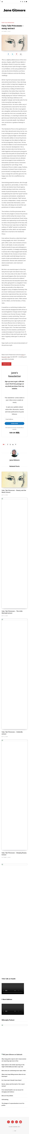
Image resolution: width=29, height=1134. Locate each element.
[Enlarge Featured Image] (14, 43)
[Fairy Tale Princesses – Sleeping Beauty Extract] (14, 795)
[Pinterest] (16, 54)
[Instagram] (16, 1122)
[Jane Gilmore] (14, 10)
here (22, 354)
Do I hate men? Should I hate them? (11, 1080)
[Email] (20, 54)
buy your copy (6, 357)
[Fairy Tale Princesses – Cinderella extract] (14, 674)
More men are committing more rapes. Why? (14, 1070)
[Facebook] (8, 54)
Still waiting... (5, 1099)
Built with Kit (14, 432)
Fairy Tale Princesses (8, 22)
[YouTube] (20, 1122)
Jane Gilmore (14, 460)
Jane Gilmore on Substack (14, 1054)
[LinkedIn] (13, 444)
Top (15, 1130)
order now (6, 364)
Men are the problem (7, 1095)
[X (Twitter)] (12, 1122)
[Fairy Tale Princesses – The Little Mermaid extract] (14, 553)
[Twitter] (12, 54)
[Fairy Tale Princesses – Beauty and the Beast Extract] (14, 480)
